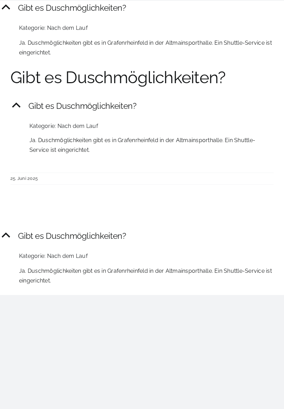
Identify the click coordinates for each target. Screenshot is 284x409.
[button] (142, 8)
